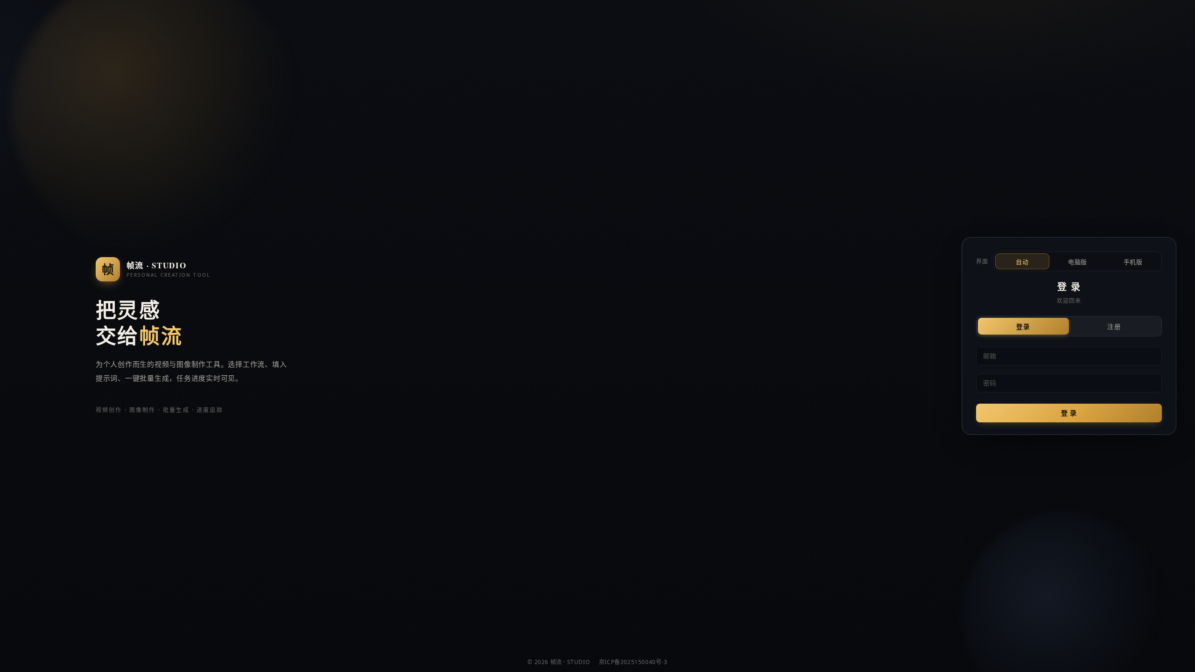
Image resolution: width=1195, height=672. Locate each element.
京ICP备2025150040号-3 (633, 662)
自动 (1022, 262)
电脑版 (1077, 262)
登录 (1023, 326)
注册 (1114, 326)
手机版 (1133, 262)
